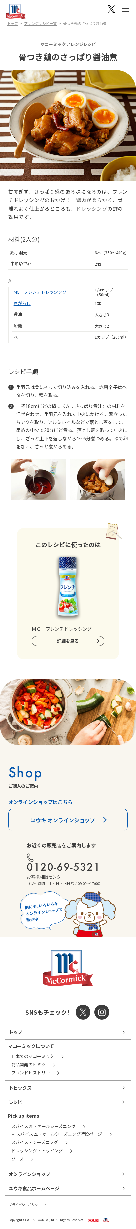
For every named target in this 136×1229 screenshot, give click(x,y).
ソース (17, 1159)
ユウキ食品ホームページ (34, 1188)
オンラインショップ (29, 1174)
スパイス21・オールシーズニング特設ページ (59, 1134)
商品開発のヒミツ (28, 1064)
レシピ (15, 1102)
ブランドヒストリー (30, 1072)
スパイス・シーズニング (34, 1142)
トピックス (20, 1087)
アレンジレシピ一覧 (40, 23)
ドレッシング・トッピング (37, 1150)
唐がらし (22, 303)
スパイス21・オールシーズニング (43, 1126)
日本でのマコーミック (32, 1056)
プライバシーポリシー (25, 1204)
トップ (12, 23)
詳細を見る (68, 641)
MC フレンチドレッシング (40, 292)
